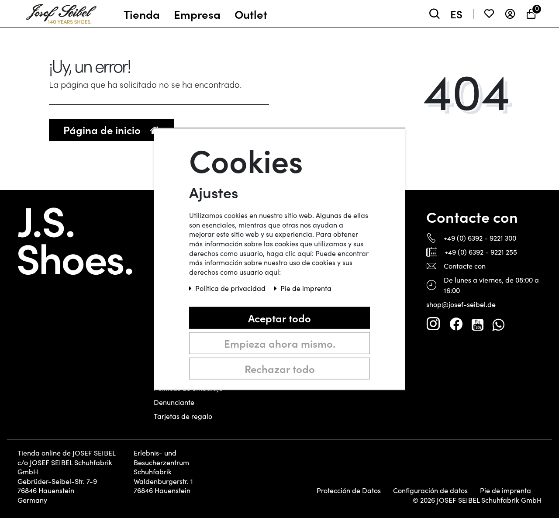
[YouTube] (477, 324)
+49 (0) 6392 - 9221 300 (480, 237)
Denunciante (174, 402)
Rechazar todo (280, 368)
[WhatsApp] (498, 324)
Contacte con (465, 265)
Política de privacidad (231, 288)
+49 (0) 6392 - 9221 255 (481, 251)
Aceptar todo (279, 318)
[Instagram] (433, 324)
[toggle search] (434, 14)
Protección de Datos (349, 490)
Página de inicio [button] (103, 129)
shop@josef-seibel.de (461, 304)
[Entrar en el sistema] (510, 14)
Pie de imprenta (505, 490)
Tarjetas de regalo (183, 416)
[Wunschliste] (489, 14)
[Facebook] (456, 324)
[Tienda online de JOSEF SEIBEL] (61, 12)
